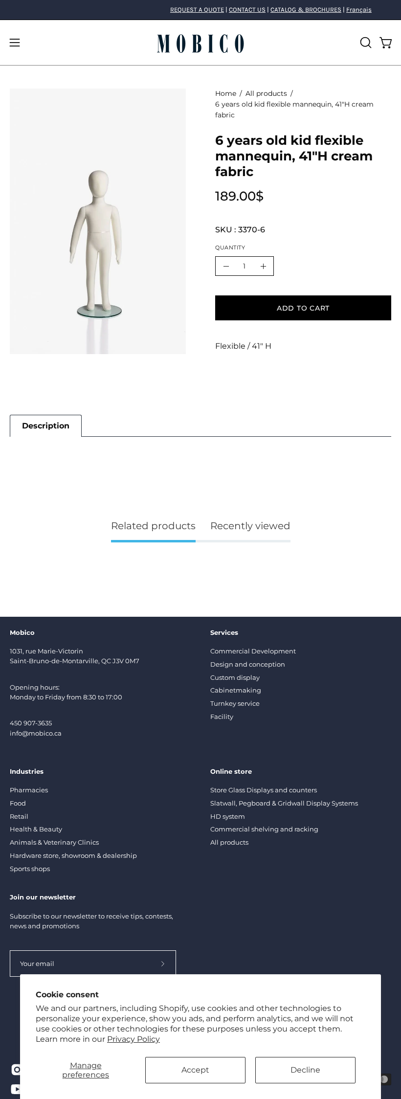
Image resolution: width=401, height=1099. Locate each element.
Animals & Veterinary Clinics (54, 842)
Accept (195, 1070)
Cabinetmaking (235, 690)
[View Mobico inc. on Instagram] (16, 1069)
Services (224, 632)
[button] (365, 42)
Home (225, 93)
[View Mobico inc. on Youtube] (16, 1089)
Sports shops (30, 869)
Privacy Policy (133, 1039)
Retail (19, 816)
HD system (227, 816)
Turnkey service (235, 703)
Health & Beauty (36, 829)
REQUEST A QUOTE (197, 9)
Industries (27, 771)
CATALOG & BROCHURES (305, 9)
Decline (305, 1070)
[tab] (46, 426)
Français (359, 9)
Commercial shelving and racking (264, 829)
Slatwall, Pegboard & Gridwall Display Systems (284, 803)
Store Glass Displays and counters (263, 790)
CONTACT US (247, 9)
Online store (231, 771)
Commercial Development (253, 651)
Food (18, 803)
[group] (200, 10)
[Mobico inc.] (200, 42)
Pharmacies (29, 790)
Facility (221, 716)
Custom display (235, 677)
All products (266, 93)
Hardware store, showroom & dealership (73, 855)
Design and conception (247, 664)
